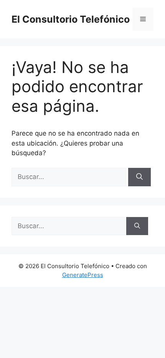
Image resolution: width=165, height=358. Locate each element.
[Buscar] (139, 177)
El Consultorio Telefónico (71, 19)
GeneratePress (82, 274)
